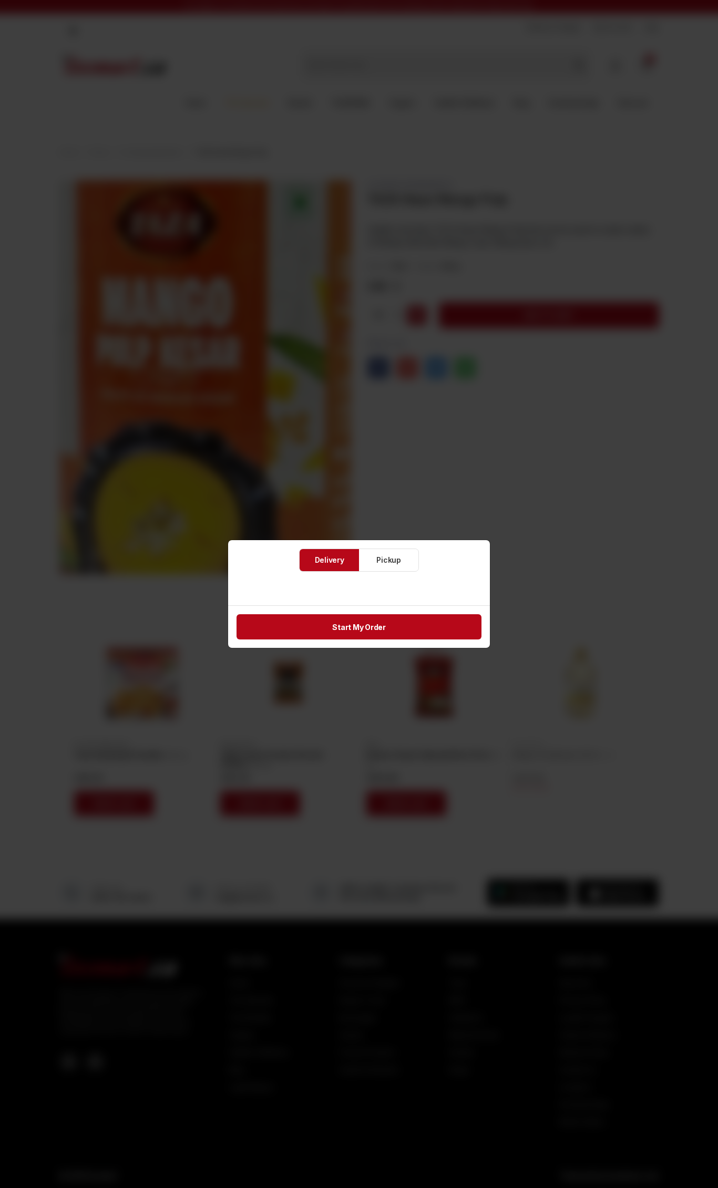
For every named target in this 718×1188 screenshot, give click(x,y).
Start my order (359, 627)
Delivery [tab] (329, 559)
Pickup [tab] (388, 559)
